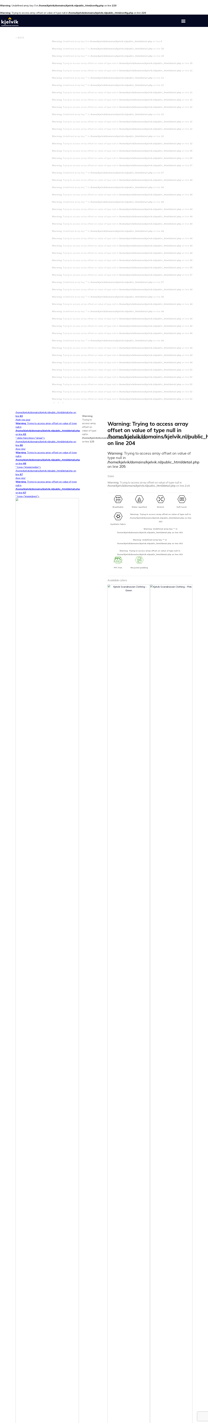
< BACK (20, 37)
